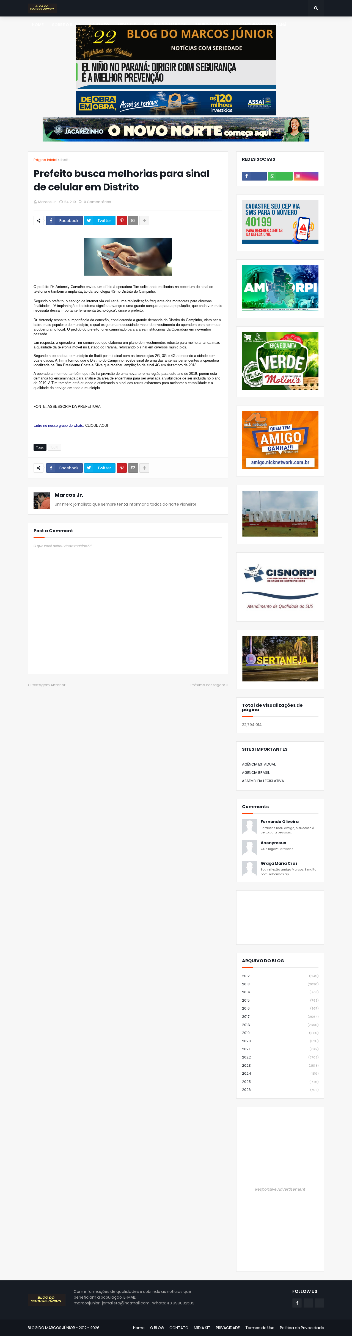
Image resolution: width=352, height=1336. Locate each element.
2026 (280, 1089)
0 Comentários (97, 201)
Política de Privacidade (302, 1328)
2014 (280, 992)
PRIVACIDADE (228, 1328)
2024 (280, 1073)
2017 (280, 1016)
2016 (280, 1008)
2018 (280, 1024)
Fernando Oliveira (280, 821)
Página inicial (45, 159)
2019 (280, 1032)
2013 (280, 984)
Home (139, 1328)
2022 (280, 1057)
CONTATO (178, 1328)
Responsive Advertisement (280, 1189)
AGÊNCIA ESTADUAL (259, 764)
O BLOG (157, 1328)
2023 (280, 1065)
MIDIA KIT (202, 1328)
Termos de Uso (259, 1328)
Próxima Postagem (208, 685)
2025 (280, 1081)
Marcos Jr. (69, 495)
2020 (280, 1041)
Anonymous (273, 843)
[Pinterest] (122, 220)
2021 (280, 1049)
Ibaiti (65, 159)
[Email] (133, 220)
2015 (280, 1000)
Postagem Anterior (48, 685)
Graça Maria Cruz (279, 863)
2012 (280, 976)
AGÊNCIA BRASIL (256, 772)
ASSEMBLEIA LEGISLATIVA (263, 780)
